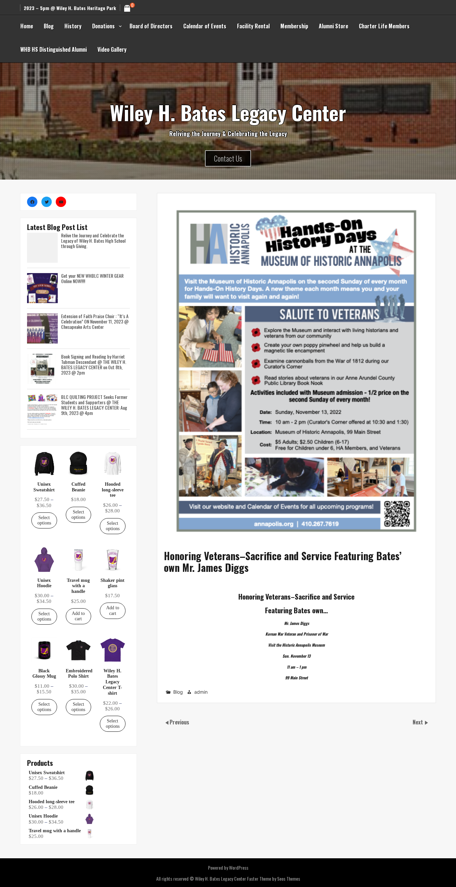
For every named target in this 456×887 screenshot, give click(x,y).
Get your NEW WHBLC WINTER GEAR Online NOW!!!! (92, 278)
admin (201, 692)
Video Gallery (112, 49)
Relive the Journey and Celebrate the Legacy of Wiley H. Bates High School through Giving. (93, 240)
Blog (49, 26)
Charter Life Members (384, 26)
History (72, 26)
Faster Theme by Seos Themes (273, 878)
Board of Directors (151, 26)
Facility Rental (253, 26)
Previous (179, 722)
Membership (294, 26)
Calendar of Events (204, 26)
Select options (44, 520)
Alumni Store (333, 26)
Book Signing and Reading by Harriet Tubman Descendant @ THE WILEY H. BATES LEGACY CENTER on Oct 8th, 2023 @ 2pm (93, 364)
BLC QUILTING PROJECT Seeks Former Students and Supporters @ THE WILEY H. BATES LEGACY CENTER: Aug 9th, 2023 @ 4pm (94, 404)
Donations (103, 26)
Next (418, 722)
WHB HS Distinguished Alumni (53, 49)
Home (26, 26)
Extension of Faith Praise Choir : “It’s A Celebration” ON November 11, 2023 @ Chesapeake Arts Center (95, 321)
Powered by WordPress (228, 867)
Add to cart (78, 616)
